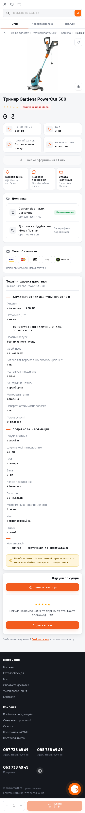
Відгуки (70, 24)
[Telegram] (39, 770)
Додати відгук (42, 625)
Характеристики (43, 24)
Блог (6, 679)
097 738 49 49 (15, 749)
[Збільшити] (78, 86)
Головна (8, 667)
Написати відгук (45, 587)
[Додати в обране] (78, 42)
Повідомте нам (40, 639)
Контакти (9, 697)
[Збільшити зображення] (42, 64)
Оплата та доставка (16, 685)
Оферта (8, 726)
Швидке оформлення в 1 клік (45, 160)
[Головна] (4, 33)
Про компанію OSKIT (16, 732)
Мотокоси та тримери (45, 33)
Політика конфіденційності (20, 714)
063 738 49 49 (15, 767)
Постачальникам (14, 738)
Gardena (66, 33)
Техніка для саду (19, 33)
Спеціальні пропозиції (17, 720)
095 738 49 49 (50, 749)
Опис (14, 24)
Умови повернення (15, 691)
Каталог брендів (13, 673)
